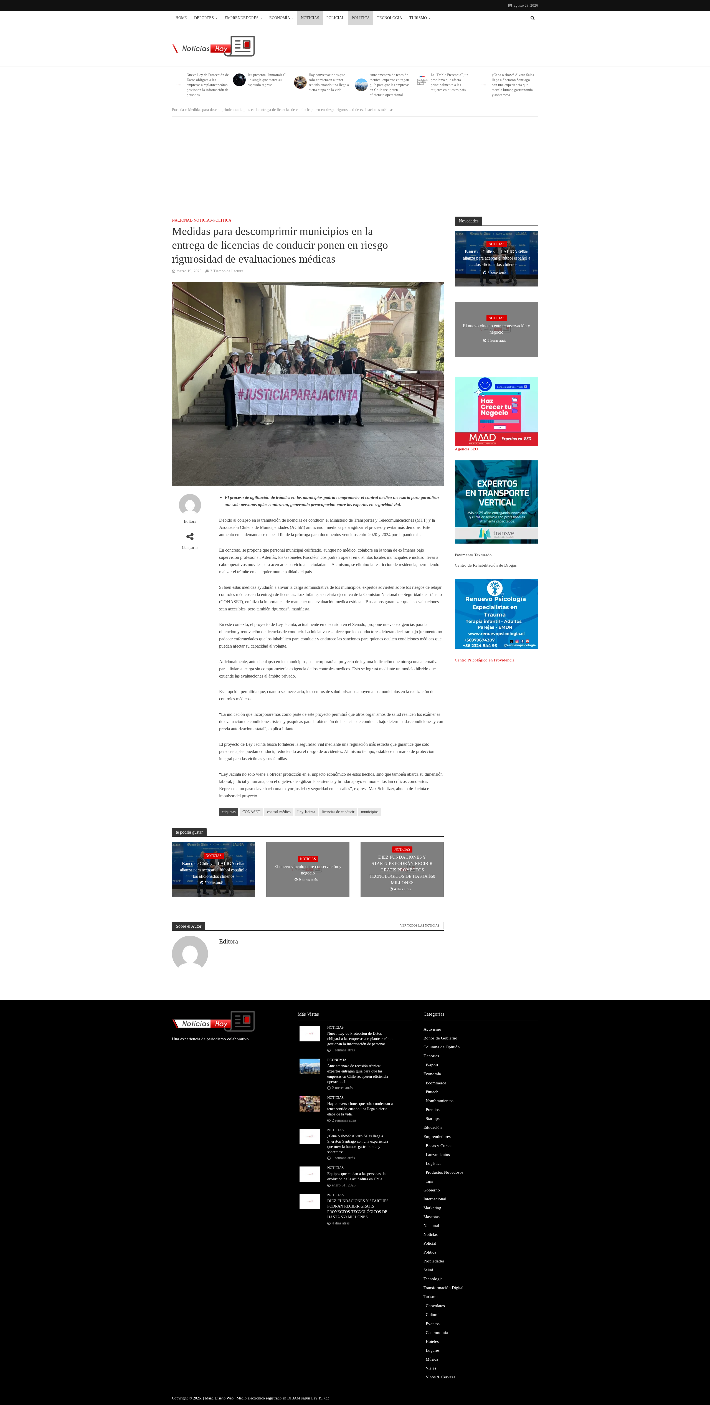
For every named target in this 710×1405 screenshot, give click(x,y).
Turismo (418, 18)
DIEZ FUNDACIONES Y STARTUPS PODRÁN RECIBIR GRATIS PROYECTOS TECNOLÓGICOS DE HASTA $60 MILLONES (402, 870)
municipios (369, 812)
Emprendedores (241, 18)
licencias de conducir (338, 812)
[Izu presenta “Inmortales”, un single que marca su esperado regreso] (239, 79)
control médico (279, 812)
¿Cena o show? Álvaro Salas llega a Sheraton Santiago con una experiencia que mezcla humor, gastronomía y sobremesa (513, 85)
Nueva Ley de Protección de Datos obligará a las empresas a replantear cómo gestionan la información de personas (208, 85)
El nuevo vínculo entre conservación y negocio (307, 869)
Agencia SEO (466, 449)
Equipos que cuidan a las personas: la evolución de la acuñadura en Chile (356, 1176)
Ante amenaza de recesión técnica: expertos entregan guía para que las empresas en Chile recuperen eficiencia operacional (389, 85)
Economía (279, 18)
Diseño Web (224, 1398)
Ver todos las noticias (419, 925)
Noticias (310, 18)
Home (181, 18)
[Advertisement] (355, 167)
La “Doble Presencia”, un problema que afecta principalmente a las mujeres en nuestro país (449, 82)
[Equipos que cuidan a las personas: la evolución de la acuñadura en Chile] (310, 1173)
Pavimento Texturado (473, 555)
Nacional (182, 220)
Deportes (204, 18)
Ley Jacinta (306, 812)
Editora (190, 521)
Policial (335, 18)
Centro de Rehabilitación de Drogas (486, 565)
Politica (361, 18)
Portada (178, 110)
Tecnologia (389, 18)
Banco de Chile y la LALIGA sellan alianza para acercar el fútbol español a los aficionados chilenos (213, 870)
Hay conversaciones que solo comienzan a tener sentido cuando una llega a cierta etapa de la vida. (329, 82)
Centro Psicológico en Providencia (484, 660)
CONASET (251, 812)
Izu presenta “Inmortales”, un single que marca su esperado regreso (267, 80)
